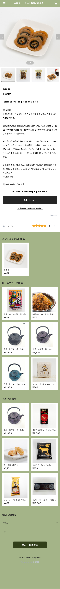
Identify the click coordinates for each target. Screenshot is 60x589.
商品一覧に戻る (30, 545)
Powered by (27, 562)
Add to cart (30, 200)
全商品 (5, 523)
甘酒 (4, 531)
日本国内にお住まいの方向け (30, 208)
